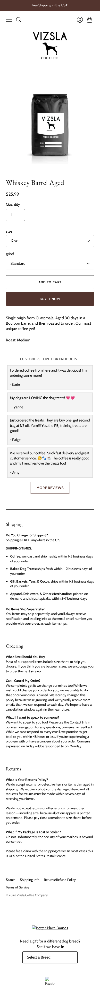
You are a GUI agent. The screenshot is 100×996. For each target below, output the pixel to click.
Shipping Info (30, 879)
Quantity (13, 204)
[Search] (18, 19)
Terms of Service (17, 887)
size (9, 231)
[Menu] (9, 20)
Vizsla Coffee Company (32, 895)
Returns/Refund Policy (60, 879)
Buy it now (50, 299)
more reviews (50, 487)
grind (10, 254)
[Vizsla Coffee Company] (50, 45)
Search (11, 879)
